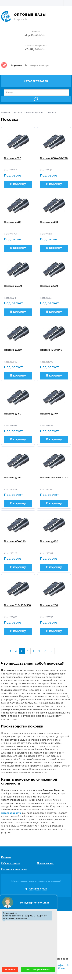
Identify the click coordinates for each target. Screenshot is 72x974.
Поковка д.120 (12, 158)
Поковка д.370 (49, 414)
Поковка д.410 (12, 222)
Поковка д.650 (49, 286)
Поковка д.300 (13, 286)
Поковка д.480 (49, 222)
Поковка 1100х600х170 (53, 478)
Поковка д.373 (12, 478)
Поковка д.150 (12, 414)
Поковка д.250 (13, 350)
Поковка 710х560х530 (17, 605)
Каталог (18, 113)
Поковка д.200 (49, 605)
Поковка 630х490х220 (54, 158)
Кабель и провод (10, 863)
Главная (5, 113)
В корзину (18, 184)
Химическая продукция (14, 869)
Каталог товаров (36, 81)
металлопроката (11, 813)
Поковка (51, 113)
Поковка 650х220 (15, 542)
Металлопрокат (34, 113)
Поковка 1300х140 (51, 350)
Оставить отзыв (38, 889)
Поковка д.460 (49, 542)
